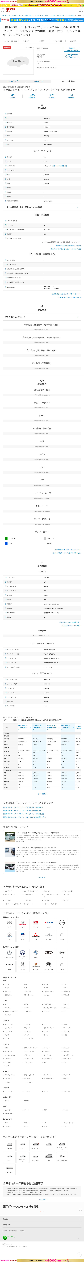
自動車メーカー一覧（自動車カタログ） (23, 15)
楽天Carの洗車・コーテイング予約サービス (67, 553)
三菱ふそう (8, 995)
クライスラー (28, 1024)
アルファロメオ (10, 1075)
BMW (26, 1004)
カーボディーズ (68, 1055)
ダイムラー (67, 1048)
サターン (47, 1024)
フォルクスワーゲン (50, 1008)
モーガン (7, 1058)
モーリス (7, 1062)
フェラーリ (67, 1075)
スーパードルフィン (30, 891)
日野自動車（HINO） (43, 15)
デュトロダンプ (10, 894)
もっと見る (41, 794)
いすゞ (26, 988)
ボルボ (26, 1100)
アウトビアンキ (29, 1075)
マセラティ (8, 1078)
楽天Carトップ (6, 15)
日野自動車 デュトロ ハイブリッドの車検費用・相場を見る (22, 810)
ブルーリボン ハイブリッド (52, 896)
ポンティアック (49, 1028)
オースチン (67, 1058)
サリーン (47, 1031)
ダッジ (46, 1035)
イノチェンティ (29, 1082)
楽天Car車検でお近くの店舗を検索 (69, 297)
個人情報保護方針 (13, 1230)
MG (45, 1062)
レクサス (47, 995)
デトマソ (66, 1078)
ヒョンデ (7, 1110)
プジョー (27, 1091)
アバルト (7, 1082)
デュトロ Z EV (68, 891)
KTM (45, 1126)
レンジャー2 (28, 904)
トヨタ (7, 984)
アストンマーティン (30, 1048)
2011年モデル (70, 15)
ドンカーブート (68, 1123)
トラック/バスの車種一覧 (60, 166)
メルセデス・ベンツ (11, 1011)
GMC (65, 1035)
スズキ (65, 988)
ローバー (66, 1051)
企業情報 (5, 1230)
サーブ (7, 1100)
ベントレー (8, 1051)
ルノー (46, 1091)
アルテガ (7, 1015)
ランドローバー (29, 1051)
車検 (42, 41)
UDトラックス (28, 995)
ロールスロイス (10, 1055)
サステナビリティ (23, 1246)
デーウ (26, 1110)
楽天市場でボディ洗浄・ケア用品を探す (68, 549)
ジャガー (47, 1048)
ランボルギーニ (49, 1078)
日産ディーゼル (49, 991)
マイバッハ (27, 1011)
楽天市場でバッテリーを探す (71, 625)
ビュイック (8, 1028)
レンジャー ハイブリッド (13, 904)
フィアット (47, 1075)
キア (45, 1110)
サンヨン (66, 1110)
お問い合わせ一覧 (13, 1246)
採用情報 (22, 1230)
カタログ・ (11, 41)
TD (45, 1123)
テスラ (7, 1035)
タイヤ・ (57, 41)
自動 (73, 41)
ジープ (26, 1035)
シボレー (66, 1024)
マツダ (7, 988)
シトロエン (8, 1091)
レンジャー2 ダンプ (50, 904)
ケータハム (47, 1055)
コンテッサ (8, 891)
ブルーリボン (28, 894)
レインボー (47, 900)
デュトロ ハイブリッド (57, 15)
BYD (6, 1123)
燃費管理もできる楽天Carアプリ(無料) (68, 245)
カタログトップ (13, 81)
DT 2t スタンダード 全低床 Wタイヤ (23, 727)
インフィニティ (29, 1038)
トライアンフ (28, 1062)
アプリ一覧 (5, 1246)
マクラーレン (48, 1058)
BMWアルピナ (48, 1004)
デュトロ (47, 891)
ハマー (7, 1038)
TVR (6, 1048)
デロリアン (27, 1031)
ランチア (27, 1078)
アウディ (7, 1008)
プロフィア (67, 894)
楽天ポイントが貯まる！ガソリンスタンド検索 (66, 249)
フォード (27, 1028)
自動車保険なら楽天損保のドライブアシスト (66, 294)
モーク (7, 1066)
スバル (46, 988)
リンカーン (8, 1031)
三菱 (64, 984)
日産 (25, 984)
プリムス (66, 1031)
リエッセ (7, 900)
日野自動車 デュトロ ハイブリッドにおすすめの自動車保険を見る (24, 817)
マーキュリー (67, 1028)
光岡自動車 (27, 991)
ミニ (64, 1011)
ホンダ (46, 984)
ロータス (47, 1051)
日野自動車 (67, 991)
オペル (26, 1008)
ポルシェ (66, 1008)
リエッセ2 (27, 900)
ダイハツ (7, 991)
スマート (66, 1004)
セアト (26, 1126)
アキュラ (66, 995)
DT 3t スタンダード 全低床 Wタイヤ (66, 727)
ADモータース (9, 1113)
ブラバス (47, 1011)
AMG (6, 1004)
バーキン (7, 1126)
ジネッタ (27, 1055)
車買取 (26, 41)
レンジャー (67, 900)
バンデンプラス (29, 1058)
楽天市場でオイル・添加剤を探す (70, 622)
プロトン (27, 1123)
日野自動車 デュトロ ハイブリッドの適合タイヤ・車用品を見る (23, 814)
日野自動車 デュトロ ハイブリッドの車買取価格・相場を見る (23, 807)
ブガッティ (67, 1091)
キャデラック (9, 1024)
